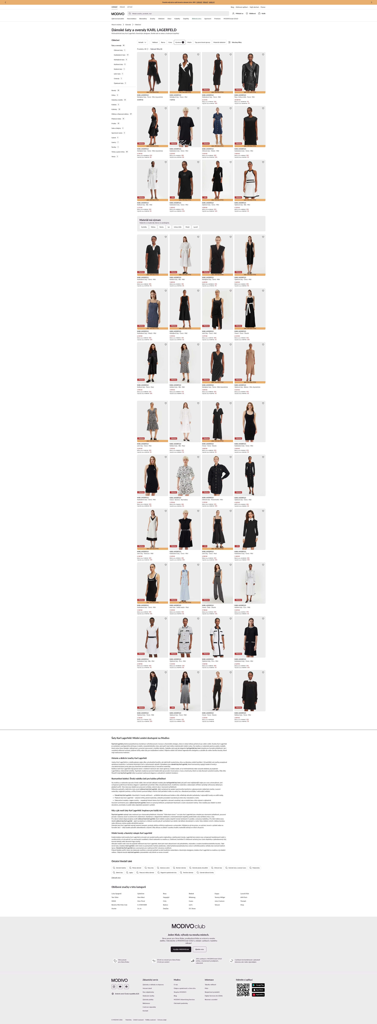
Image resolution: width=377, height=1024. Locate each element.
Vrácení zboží (147, 988)
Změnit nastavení (138, 1020)
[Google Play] (258, 985)
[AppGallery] (258, 995)
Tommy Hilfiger (220, 897)
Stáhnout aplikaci (242, 7)
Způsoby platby (148, 999)
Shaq (242, 905)
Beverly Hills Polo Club (119, 905)
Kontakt (145, 1011)
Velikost (155, 42)
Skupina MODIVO (180, 992)
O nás (176, 984)
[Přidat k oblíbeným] (165, 54)
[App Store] (258, 990)
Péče (206, 988)
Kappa (217, 893)
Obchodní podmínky (181, 1003)
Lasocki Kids (244, 893)
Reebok (191, 893)
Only (164, 901)
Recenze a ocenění (211, 999)
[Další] (371, 2)
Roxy (164, 893)
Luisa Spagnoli (116, 893)
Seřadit (140, 42)
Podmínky (129, 1020)
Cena (170, 42)
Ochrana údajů (161, 1020)
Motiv (189, 42)
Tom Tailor (115, 897)
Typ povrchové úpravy (202, 42)
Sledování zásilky (148, 996)
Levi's (191, 905)
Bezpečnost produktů (212, 992)
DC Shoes (192, 908)
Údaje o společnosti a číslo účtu (185, 988)
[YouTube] (120, 986)
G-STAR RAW (142, 905)
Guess (191, 901)
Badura (165, 905)
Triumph (243, 901)
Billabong (192, 897)
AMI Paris (243, 897)
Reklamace (146, 1003)
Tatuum (217, 905)
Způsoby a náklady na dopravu (153, 984)
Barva (163, 42)
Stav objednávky (148, 992)
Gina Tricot (141, 901)
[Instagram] (114, 986)
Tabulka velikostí (210, 984)
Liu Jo (139, 908)
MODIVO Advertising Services (184, 999)
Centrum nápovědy (149, 1007)
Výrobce (179, 42)
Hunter (114, 908)
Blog (232, 7)
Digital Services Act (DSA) (213, 996)
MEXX (114, 901)
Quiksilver (140, 893)
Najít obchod (254, 7)
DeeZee (165, 908)
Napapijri (166, 897)
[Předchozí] (5, 2)
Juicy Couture (219, 901)
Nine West (141, 897)
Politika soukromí (150, 1020)
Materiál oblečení (219, 42)
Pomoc (263, 7)
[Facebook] (126, 986)
